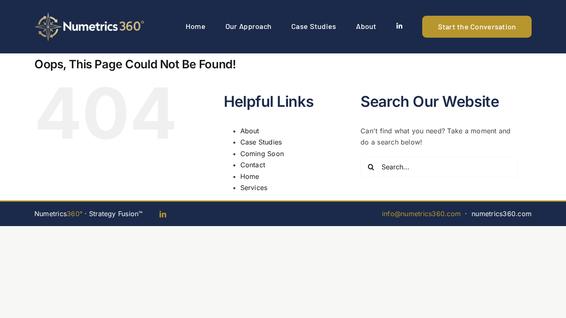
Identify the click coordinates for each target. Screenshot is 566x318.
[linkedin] (163, 214)
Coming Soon (262, 153)
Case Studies (261, 142)
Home (249, 176)
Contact (253, 165)
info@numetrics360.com (421, 214)
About (249, 131)
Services (254, 187)
